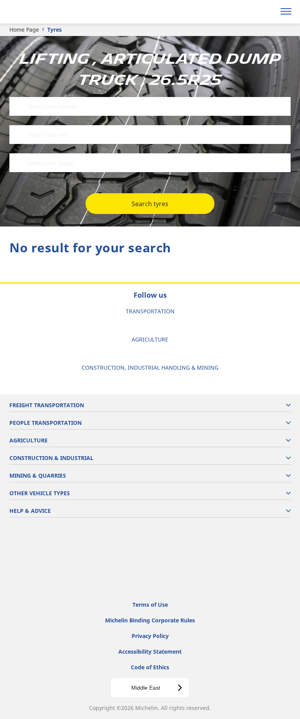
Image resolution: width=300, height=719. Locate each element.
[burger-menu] (286, 11)
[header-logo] (37, 11)
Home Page (24, 29)
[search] (267, 11)
